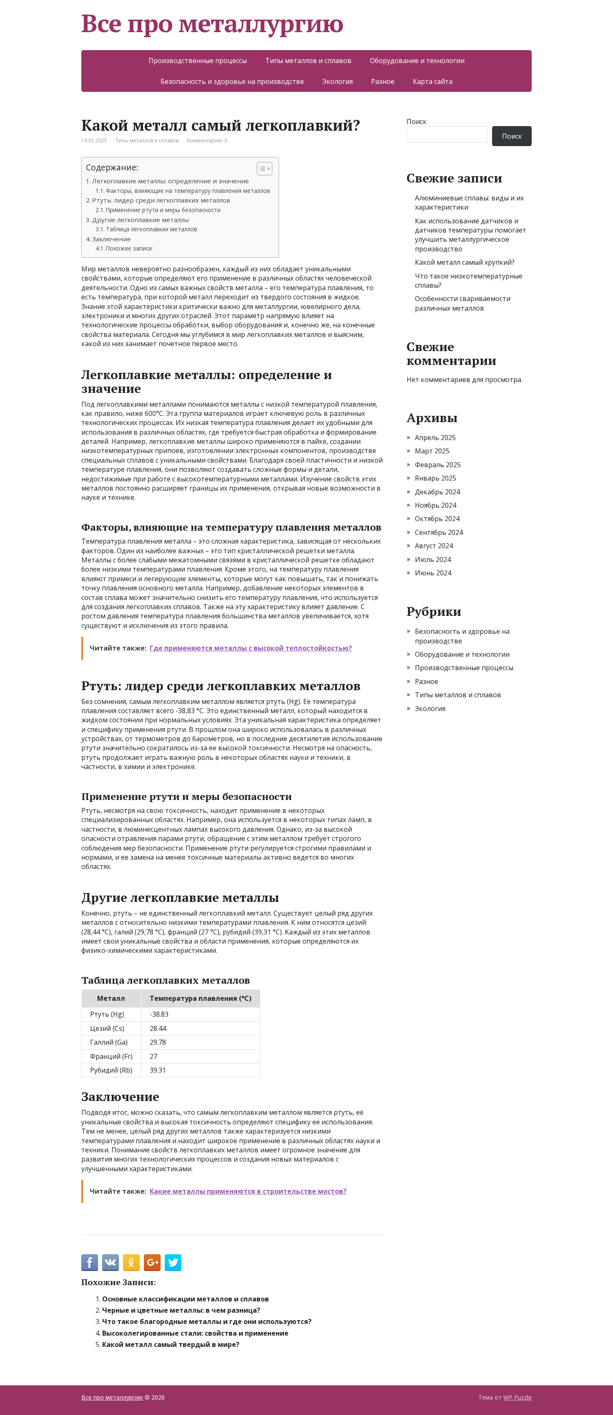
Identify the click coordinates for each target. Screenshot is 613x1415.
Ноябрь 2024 (435, 505)
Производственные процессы (197, 60)
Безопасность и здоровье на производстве (232, 81)
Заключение (111, 239)
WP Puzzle (517, 1397)
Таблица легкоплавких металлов (151, 229)
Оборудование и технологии (417, 60)
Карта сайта (432, 81)
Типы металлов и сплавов (308, 60)
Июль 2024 (433, 559)
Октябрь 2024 (437, 518)
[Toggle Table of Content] (260, 169)
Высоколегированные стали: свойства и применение (195, 1333)
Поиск (417, 121)
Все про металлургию (212, 23)
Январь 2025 (435, 478)
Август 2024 (434, 545)
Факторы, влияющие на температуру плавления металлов (188, 191)
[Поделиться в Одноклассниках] (131, 1262)
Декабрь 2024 (437, 491)
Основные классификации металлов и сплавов (185, 1299)
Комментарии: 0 (207, 140)
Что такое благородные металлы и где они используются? (207, 1321)
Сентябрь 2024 (439, 532)
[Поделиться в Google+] (152, 1262)
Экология (337, 81)
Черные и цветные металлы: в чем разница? (181, 1310)
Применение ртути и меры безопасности (163, 210)
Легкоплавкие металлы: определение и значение (170, 181)
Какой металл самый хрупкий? (465, 262)
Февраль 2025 (438, 464)
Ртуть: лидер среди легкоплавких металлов (161, 200)
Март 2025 (432, 451)
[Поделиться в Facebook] (89, 1262)
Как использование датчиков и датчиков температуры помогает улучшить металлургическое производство (470, 234)
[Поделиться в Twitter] (173, 1262)
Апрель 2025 (435, 437)
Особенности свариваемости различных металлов (462, 303)
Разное (382, 81)
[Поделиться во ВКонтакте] (110, 1262)
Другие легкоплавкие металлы (140, 219)
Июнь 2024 (433, 572)
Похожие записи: (129, 248)
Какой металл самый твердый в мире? (170, 1344)
